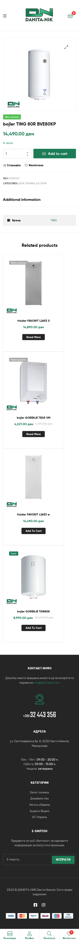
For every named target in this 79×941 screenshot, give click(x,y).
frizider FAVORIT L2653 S (33, 321)
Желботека (36, 165)
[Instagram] (44, 905)
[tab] (39, 199)
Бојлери (41, 183)
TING (54, 220)
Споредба (14, 165)
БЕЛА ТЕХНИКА (26, 183)
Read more (33, 337)
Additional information (22, 199)
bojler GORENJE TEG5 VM (33, 417)
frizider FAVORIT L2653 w (33, 514)
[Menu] (8, 15)
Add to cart (57, 153)
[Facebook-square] (35, 905)
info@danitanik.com (46, 682)
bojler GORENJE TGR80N (33, 611)
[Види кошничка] (70, 15)
